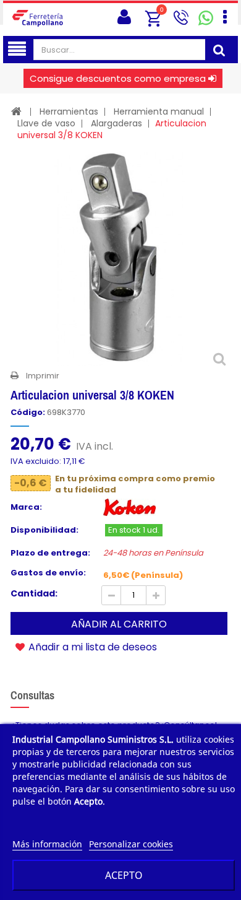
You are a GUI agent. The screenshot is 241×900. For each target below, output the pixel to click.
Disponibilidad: (44, 530)
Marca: (26, 507)
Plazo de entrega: (50, 553)
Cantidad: (34, 593)
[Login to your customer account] (124, 17)
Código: (28, 412)
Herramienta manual (159, 111)
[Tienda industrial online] (41, 17)
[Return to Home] (16, 111)
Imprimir (42, 376)
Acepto (124, 875)
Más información (47, 844)
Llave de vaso (46, 123)
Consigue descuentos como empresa (118, 78)
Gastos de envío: (48, 573)
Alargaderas (116, 123)
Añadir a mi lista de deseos (91, 646)
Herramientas (69, 111)
